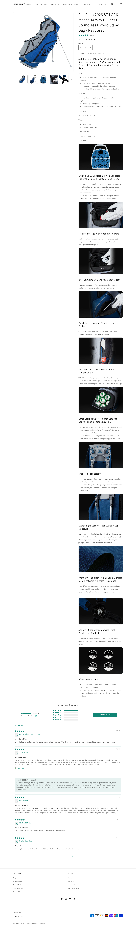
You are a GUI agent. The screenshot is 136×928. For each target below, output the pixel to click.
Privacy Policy (17, 881)
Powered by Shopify (32, 923)
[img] (20, 731)
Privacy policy (42, 923)
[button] (44, 4)
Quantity (80, 43)
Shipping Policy (18, 888)
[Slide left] (15, 79)
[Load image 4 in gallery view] (53, 79)
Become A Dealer (73, 888)
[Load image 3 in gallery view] (43, 79)
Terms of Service (18, 892)
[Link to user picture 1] (19, 772)
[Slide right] (71, 79)
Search (70, 878)
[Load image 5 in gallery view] (64, 79)
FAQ (14, 878)
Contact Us (71, 885)
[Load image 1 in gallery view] (22, 79)
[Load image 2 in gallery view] (33, 79)
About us (71, 881)
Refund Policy (17, 885)
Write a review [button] (105, 715)
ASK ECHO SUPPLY (22, 923)
